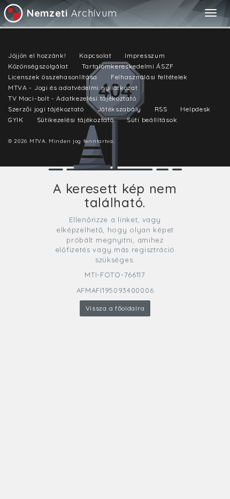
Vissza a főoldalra (115, 308)
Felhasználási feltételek (149, 77)
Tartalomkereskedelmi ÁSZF (128, 66)
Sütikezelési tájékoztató (75, 120)
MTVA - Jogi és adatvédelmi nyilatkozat (73, 88)
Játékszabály (119, 109)
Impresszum (145, 55)
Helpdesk (195, 109)
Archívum (72, 13)
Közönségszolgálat (38, 66)
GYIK (16, 120)
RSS (161, 109)
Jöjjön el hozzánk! (37, 55)
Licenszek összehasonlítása (52, 77)
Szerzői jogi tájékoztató (46, 109)
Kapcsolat (95, 55)
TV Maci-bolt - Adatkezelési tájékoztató (72, 98)
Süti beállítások (152, 120)
